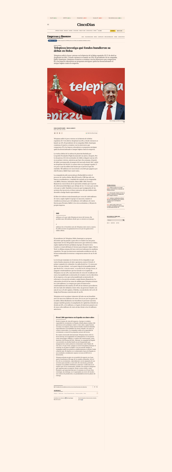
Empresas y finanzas (59, 30)
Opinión (94, 30)
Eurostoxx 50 (95, 18)
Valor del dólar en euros (113, 18)
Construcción (100, 36)
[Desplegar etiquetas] (97, 393)
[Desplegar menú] (48, 24)
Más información (57, 399)
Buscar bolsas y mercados (113, 216)
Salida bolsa (61, 393)
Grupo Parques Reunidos (69, 393)
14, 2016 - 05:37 (61, 129)
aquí (82, 399)
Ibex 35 (51, 18)
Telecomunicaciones (89, 36)
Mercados (66, 30)
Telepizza (55, 393)
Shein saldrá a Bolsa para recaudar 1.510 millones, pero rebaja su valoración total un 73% (115, 206)
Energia (95, 36)
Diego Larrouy (71, 128)
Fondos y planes (82, 30)
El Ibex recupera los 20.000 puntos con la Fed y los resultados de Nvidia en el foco (74, 40)
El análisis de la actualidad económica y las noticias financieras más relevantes (71, 387)
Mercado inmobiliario (108, 36)
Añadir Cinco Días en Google (92, 133)
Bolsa (85, 393)
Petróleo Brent (80, 18)
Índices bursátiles (79, 393)
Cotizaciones (75, 30)
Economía (70, 30)
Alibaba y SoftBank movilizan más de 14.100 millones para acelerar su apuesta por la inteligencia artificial (115, 200)
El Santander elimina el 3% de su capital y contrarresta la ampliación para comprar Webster (116, 194)
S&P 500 (65, 18)
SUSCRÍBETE (113, 30)
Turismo (115, 36)
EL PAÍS (99, 30)
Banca (83, 36)
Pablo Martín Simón (59, 128)
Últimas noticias (89, 30)
